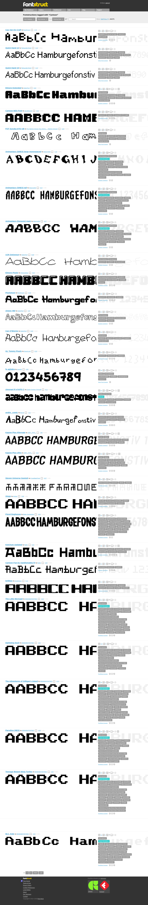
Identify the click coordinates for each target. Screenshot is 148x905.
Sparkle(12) (121, 585)
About (25, 892)
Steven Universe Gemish (16, 478)
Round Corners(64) (111, 585)
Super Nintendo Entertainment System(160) (110, 172)
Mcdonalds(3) (102, 846)
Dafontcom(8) (102, 551)
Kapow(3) (113, 462)
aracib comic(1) (119, 417)
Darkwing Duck (12, 643)
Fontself (101, 891)
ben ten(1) (109, 500)
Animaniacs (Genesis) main (18, 221)
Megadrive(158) (103, 241)
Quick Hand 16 (12, 68)
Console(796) (119, 161)
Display (101, 373)
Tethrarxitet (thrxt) (26, 48)
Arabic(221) (102, 417)
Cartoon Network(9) (104, 100)
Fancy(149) (102, 549)
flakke (26, 545)
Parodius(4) (111, 740)
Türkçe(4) (109, 439)
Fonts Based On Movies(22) (114, 627)
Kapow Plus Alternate (15, 432)
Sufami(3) (119, 174)
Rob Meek (41, 899)
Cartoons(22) (113, 668)
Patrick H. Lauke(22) (104, 712)
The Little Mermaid (14, 599)
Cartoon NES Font (13, 111)
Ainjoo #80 (10, 311)
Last (41, 873)
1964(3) (117, 707)
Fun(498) (112, 524)
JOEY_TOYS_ (32, 432)
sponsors (103, 878)
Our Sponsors (27, 894)
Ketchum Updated (13, 545)
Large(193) (127, 174)
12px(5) (117, 57)
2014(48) (123, 802)
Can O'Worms (11, 331)
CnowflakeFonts (35, 478)
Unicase (101, 396)
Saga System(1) (103, 138)
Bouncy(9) (127, 524)
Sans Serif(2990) (103, 524)
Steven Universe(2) (104, 482)
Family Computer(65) (114, 624)
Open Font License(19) (115, 55)
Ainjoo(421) (110, 320)
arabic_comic (11, 412)
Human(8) (121, 717)
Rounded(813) (103, 97)
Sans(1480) (126, 521)
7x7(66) (126, 115)
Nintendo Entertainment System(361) (108, 616)
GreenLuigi (27, 351)
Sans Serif (107, 394)
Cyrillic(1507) (102, 399)
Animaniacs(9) (102, 167)
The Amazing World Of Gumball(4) (107, 95)
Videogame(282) (103, 611)
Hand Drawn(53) (103, 521)
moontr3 (19, 369)
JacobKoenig (28, 111)
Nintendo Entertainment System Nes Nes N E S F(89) (112, 619)
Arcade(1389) (117, 500)
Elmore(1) (101, 282)
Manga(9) (121, 442)
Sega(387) (127, 233)
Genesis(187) (102, 239)
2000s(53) (109, 802)
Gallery (41, 10)
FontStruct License (103, 118)
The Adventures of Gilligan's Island (21, 681)
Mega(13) (120, 526)
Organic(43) (117, 529)
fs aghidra (10, 369)
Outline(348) (102, 136)
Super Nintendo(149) (121, 167)
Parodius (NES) (12, 730)
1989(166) (110, 629)
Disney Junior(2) (120, 632)
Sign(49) (117, 465)
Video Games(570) (104, 614)
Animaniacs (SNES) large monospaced (23, 152)
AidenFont (27, 88)
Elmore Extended (13, 88)
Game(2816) (102, 164)
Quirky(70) (101, 338)
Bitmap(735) (113, 52)
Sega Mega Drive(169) (105, 236)
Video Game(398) (125, 611)
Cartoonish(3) (111, 297)
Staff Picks (105, 19)
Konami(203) (118, 164)
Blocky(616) (102, 318)
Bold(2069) (127, 399)
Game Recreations (104, 158)
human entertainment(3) (105, 720)
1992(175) (121, 655)
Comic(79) (110, 57)
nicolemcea (18, 581)
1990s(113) (121, 355)
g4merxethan (24, 273)
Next (35, 873)
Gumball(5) (119, 97)
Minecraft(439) (102, 37)
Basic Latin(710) (103, 55)
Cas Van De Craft (13, 30)
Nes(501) (110, 115)
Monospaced (102, 133)
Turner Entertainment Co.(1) (118, 704)
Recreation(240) (111, 503)
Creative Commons (103, 40)
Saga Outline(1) (121, 136)
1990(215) (117, 709)
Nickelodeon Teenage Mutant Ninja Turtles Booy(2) (112, 810)
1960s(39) (109, 707)
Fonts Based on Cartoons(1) (106, 862)
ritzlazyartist (47, 152)
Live (69, 10)
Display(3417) (121, 138)
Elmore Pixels (11, 273)
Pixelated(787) (118, 115)
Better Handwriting (28, 514)
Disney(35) (126, 627)
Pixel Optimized (103, 92)
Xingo (8, 496)
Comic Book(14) (112, 442)
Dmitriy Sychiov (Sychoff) (34, 389)
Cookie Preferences (29, 887)
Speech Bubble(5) (103, 462)
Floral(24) (125, 529)
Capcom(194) (110, 632)
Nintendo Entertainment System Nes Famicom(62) (111, 622)
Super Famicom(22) (104, 174)
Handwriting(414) (103, 52)
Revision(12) (102, 467)
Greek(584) (102, 465)
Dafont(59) (127, 549)
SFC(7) (113, 174)
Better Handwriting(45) (115, 521)
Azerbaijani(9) (102, 442)
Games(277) (102, 694)
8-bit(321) (109, 609)
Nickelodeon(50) (112, 355)
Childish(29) (120, 524)
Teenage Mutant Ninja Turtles (18, 772)
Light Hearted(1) (103, 526)
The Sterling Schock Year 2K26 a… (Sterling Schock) (42, 129)
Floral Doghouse (13, 514)
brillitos (8, 581)
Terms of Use (27, 883)
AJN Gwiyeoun (12, 255)
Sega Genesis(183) (118, 236)
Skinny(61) (102, 529)
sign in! (108, 3)
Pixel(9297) (102, 34)
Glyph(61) (128, 482)
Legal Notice (27, 890)
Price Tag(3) (121, 462)
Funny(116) (121, 419)
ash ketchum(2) (112, 551)
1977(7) (115, 717)
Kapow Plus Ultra (13, 453)
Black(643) (111, 97)
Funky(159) (111, 399)
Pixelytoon (10, 293)
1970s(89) (101, 717)
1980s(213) (102, 629)
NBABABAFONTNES (31, 599)
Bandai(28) (102, 707)
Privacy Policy (27, 885)
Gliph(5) (121, 482)
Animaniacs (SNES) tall (16, 188)
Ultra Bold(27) (111, 136)
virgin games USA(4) (121, 844)
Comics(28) (110, 417)
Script (100, 437)
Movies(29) (102, 627)
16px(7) (117, 77)
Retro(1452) (127, 55)
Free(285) (101, 518)
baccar (22, 412)
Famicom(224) (102, 624)
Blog (83, 10)
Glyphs (90, 891)
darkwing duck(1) (103, 668)
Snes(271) (111, 167)
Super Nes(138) (103, 169)
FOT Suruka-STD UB (14, 129)
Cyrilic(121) (110, 465)
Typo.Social (26, 881)
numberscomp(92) (103, 376)
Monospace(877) (120, 262)
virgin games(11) (110, 844)
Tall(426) (126, 205)
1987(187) (110, 797)
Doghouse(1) (102, 531)
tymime (15, 496)
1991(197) (101, 632)
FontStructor (57, 10)
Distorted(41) (119, 549)
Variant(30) (121, 52)
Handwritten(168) (120, 318)
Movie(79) (123, 624)
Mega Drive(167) (112, 239)
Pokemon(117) (122, 551)
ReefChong (26, 30)
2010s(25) (116, 802)
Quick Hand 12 (12, 48)
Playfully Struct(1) (103, 141)
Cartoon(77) (122, 34)
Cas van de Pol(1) (111, 34)
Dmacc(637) (125, 587)
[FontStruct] (37, 6)
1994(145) (110, 164)
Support (99, 10)
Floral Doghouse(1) (113, 531)
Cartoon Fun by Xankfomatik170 (20, 563)
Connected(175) (111, 402)
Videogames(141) (114, 611)
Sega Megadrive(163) (124, 239)
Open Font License (103, 60)
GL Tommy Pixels (13, 351)
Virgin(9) (101, 844)
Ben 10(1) (101, 500)
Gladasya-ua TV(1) (104, 704)
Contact (25, 896)
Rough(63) (109, 529)
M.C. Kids (9, 834)
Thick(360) (101, 585)
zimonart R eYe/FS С (14, 389)
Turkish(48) (102, 439)
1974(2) (109, 717)
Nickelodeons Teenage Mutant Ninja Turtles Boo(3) (112, 807)
